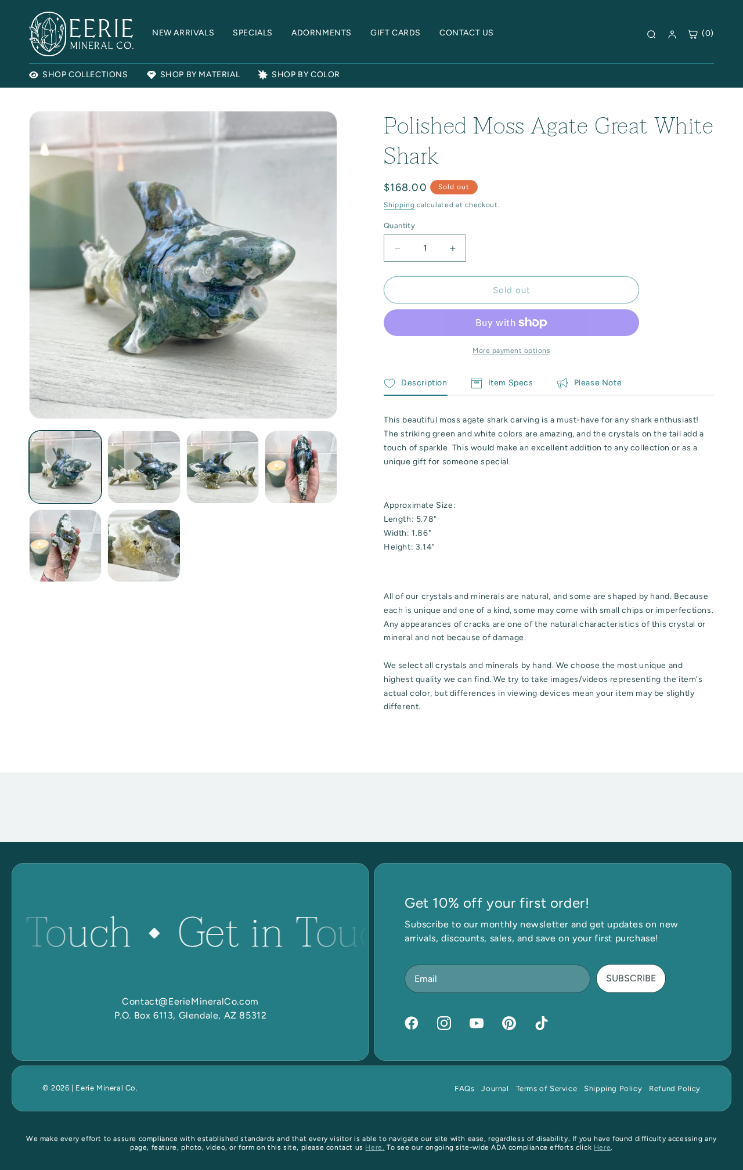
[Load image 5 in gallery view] (65, 546)
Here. (374, 1147)
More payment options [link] (511, 350)
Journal (494, 1088)
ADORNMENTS (321, 33)
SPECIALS (253, 33)
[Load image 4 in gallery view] (301, 467)
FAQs (464, 1088)
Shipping (399, 205)
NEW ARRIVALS (183, 33)
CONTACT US (466, 33)
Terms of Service (547, 1088)
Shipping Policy (613, 1088)
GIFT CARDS (395, 33)
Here (602, 1147)
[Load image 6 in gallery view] (143, 546)
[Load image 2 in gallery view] (143, 467)
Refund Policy (675, 1088)
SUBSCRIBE (631, 978)
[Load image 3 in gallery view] (222, 467)
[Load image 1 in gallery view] (65, 467)
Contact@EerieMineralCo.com (190, 1001)
